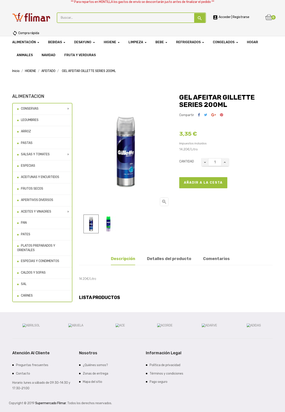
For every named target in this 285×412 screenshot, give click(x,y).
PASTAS (27, 143)
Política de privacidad (165, 365)
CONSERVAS (30, 109)
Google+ (213, 115)
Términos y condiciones (166, 373)
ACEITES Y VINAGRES (36, 211)
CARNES (27, 295)
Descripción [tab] (123, 258)
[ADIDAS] (254, 325)
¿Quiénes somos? (95, 365)
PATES (25, 234)
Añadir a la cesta (203, 182)
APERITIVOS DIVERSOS (37, 200)
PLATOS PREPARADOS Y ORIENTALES (36, 248)
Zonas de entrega (95, 373)
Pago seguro (158, 382)
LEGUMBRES (30, 120)
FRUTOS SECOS (32, 189)
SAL (23, 284)
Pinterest (221, 115)
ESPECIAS (28, 166)
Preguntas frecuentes (32, 365)
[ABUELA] (75, 325)
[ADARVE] (209, 325)
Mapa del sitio (92, 382)
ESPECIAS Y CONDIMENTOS (40, 261)
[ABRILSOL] (31, 325)
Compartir (199, 115)
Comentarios (216, 258)
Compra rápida (25, 33)
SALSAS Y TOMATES (35, 154)
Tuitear (205, 115)
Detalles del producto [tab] (169, 258)
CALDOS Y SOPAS (33, 273)
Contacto (23, 373)
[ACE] (120, 325)
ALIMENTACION (28, 96)
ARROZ (26, 131)
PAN (24, 223)
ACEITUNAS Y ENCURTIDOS (40, 177)
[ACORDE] (165, 325)
